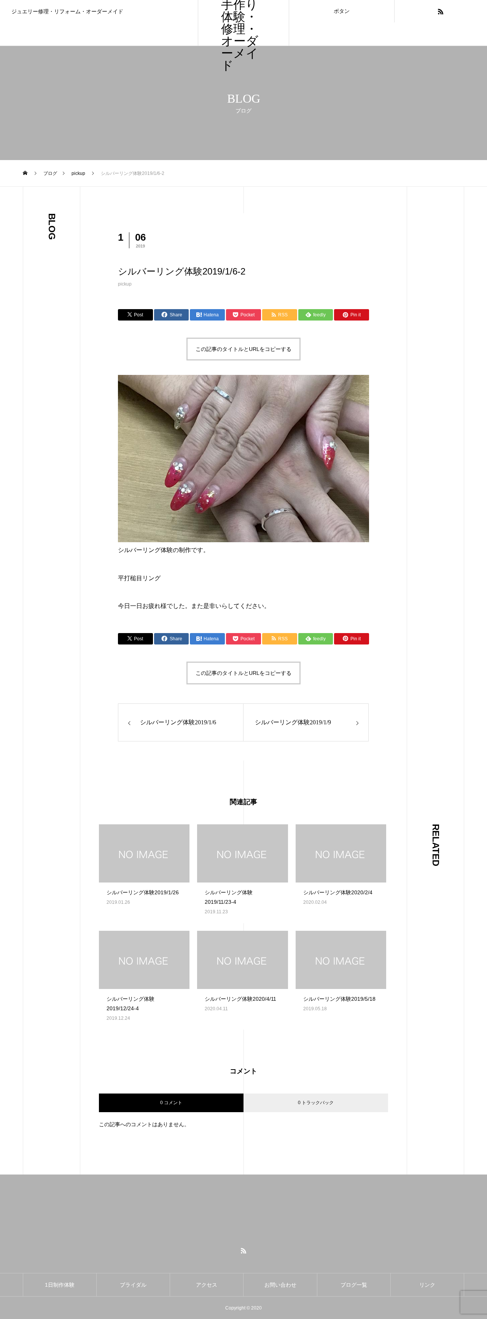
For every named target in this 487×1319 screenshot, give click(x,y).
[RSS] (440, 11)
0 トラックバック (316, 1102)
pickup (125, 284)
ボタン (342, 11)
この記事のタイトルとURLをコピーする (243, 349)
